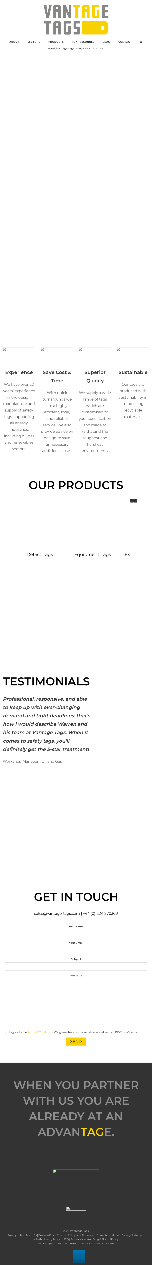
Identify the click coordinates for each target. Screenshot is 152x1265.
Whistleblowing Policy (47, 1239)
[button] (135, 501)
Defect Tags (40, 554)
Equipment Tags (92, 554)
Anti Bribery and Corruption (93, 1235)
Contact (125, 41)
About (14, 41)
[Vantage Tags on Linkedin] (79, 1256)
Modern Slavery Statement (128, 1235)
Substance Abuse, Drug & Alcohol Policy (94, 1239)
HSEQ (65, 1239)
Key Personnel (83, 41)
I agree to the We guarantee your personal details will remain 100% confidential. (74, 1032)
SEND (76, 1041)
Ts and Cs (31, 1235)
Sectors (33, 41)
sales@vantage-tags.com (64, 48)
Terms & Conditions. (40, 1032)
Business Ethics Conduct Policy (56, 1235)
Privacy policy (16, 1235)
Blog (106, 41)
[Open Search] (141, 42)
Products (56, 41)
